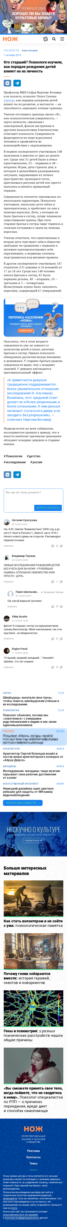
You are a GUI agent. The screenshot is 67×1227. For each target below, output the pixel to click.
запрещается (10, 1198)
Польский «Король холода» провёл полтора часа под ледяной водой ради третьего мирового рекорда (30, 739)
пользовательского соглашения (20, 1215)
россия (37, 462)
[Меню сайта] (62, 38)
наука (7, 693)
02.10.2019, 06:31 (24, 596)
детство (34, 456)
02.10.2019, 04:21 (20, 524)
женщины (9, 766)
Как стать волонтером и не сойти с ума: (33, 923)
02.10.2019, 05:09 (20, 560)
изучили (9, 100)
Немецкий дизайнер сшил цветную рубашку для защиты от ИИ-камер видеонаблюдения (28, 792)
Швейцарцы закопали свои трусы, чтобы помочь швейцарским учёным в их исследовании (31, 701)
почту (14, 1208)
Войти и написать (48, 507)
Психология (11, 50)
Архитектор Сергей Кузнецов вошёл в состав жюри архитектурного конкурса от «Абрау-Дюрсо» (33, 757)
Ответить (9, 546)
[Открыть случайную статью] (46, 39)
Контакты (33, 1157)
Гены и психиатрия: (33, 1035)
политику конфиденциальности (22, 1218)
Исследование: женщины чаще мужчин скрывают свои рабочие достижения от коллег (31, 774)
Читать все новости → (23, 803)
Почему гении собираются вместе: (27, 978)
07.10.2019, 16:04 (20, 621)
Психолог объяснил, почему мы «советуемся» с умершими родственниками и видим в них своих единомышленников (30, 720)
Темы (33, 1163)
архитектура (11, 748)
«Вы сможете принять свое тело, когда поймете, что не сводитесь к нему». (33, 1099)
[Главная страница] (10, 39)
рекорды (8, 731)
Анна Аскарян (30, 50)
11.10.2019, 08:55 (20, 653)
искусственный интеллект (21, 783)
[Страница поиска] (54, 39)
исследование (16, 462)
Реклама (33, 1151)
